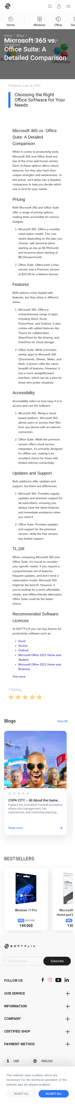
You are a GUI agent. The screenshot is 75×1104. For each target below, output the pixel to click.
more (22, 676)
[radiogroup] (37, 697)
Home (8, 35)
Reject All (21, 1093)
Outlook (23, 650)
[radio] (11, 697)
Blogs (20, 35)
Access (23, 645)
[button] (49, 6)
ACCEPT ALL (54, 1093)
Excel (21, 641)
